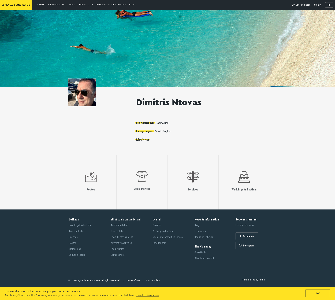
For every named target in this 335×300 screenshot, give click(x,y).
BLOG (132, 5)
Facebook (248, 236)
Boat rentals (117, 231)
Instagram (249, 245)
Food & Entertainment (122, 237)
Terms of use (133, 280)
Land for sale (159, 243)
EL (329, 5)
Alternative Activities (121, 243)
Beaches (73, 237)
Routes (72, 243)
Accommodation (56, 5)
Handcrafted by (253, 280)
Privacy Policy (153, 280)
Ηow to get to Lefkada (80, 225)
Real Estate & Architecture (111, 5)
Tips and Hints (76, 231)
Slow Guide (200, 252)
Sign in (317, 4)
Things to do (86, 5)
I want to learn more (147, 295)
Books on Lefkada (204, 237)
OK (318, 293)
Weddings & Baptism (163, 231)
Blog (197, 225)
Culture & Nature (77, 254)
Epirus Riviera (118, 254)
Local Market (117, 249)
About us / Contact (204, 258)
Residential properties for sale (168, 237)
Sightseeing (75, 249)
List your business (301, 4)
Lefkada (40, 5)
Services (157, 225)
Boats (72, 5)
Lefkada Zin (200, 231)
